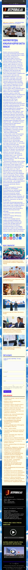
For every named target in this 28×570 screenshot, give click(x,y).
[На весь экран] (23, 537)
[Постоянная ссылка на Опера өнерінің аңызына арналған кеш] (14, 294)
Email (5, 376)
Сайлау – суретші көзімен (10, 428)
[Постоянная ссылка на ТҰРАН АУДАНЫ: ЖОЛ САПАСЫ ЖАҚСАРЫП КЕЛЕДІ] (14, 346)
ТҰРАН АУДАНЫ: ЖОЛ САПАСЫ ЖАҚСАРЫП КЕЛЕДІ (12, 348)
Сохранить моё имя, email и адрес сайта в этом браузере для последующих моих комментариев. (14, 387)
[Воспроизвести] (5, 537)
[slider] (15, 537)
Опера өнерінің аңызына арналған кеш (13, 296)
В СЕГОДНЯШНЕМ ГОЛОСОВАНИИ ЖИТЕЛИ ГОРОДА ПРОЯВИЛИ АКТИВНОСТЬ (12, 422)
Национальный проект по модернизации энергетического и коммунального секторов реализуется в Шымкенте (14, 331)
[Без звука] (22, 537)
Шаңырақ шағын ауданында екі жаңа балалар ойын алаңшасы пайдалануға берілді (13, 262)
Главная (6, 22)
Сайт (5, 381)
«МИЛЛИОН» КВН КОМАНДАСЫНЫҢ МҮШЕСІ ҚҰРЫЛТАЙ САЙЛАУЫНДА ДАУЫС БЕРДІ (13, 464)
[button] (13, 532)
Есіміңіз (5, 372)
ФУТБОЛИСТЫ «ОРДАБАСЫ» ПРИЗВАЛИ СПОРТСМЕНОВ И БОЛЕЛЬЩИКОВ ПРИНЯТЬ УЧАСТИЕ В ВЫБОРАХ (14, 449)
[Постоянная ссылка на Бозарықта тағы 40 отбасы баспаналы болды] (14, 310)
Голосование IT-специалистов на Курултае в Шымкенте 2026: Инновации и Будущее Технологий (14, 431)
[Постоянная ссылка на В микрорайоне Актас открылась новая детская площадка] (14, 277)
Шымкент (12, 22)
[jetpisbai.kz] (14, 10)
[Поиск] (24, 1)
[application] (14, 533)
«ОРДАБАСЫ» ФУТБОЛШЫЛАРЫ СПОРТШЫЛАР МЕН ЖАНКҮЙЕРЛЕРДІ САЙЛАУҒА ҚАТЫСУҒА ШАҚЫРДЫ (13, 453)
